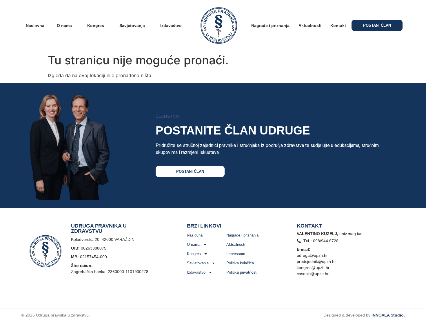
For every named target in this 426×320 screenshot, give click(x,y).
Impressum (235, 254)
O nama (64, 25)
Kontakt (338, 25)
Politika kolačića (240, 263)
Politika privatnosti (241, 272)
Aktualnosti (309, 25)
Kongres (95, 25)
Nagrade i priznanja (270, 25)
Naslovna (35, 25)
